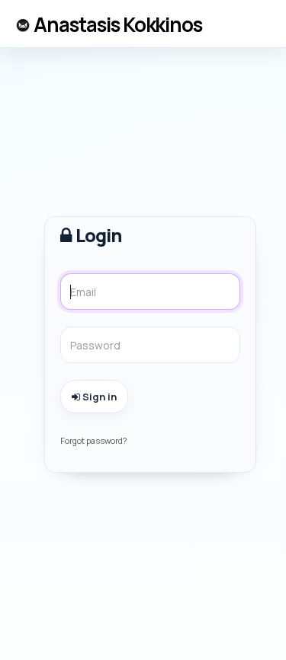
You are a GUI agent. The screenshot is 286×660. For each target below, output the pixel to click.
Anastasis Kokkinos (118, 24)
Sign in (98, 396)
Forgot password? (93, 440)
